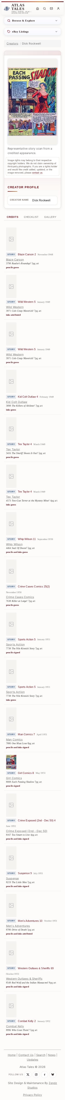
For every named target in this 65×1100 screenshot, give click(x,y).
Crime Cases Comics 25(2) (34, 586)
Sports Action (15, 644)
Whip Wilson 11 (27, 539)
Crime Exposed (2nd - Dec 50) (26, 831)
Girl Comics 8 (26, 773)
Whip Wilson (14, 544)
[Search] (44, 9)
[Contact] (51, 9)
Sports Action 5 (26, 639)
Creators (12, 43)
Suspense (12, 878)
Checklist (31, 217)
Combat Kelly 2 (27, 1021)
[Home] (37, 9)
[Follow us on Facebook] (44, 1074)
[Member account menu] (58, 9)
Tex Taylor (13, 449)
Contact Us (26, 1055)
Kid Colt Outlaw (16, 402)
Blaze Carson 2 (27, 254)
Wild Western (15, 307)
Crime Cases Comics (20, 597)
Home (12, 1055)
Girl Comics (14, 778)
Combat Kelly (15, 1026)
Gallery (50, 217)
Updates (32, 1059)
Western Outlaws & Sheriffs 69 (36, 968)
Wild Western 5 (26, 301)
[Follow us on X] (27, 1074)
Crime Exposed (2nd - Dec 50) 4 (36, 820)
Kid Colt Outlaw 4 (28, 396)
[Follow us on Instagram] (36, 1074)
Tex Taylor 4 (25, 444)
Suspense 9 (25, 873)
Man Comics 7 (26, 734)
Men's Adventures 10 (30, 921)
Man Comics (14, 739)
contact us (37, 172)
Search (40, 1055)
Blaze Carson (15, 259)
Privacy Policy (32, 1095)
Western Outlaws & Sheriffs (24, 978)
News (51, 1055)
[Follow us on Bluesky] (52, 1074)
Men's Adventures (18, 926)
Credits (12, 217)
